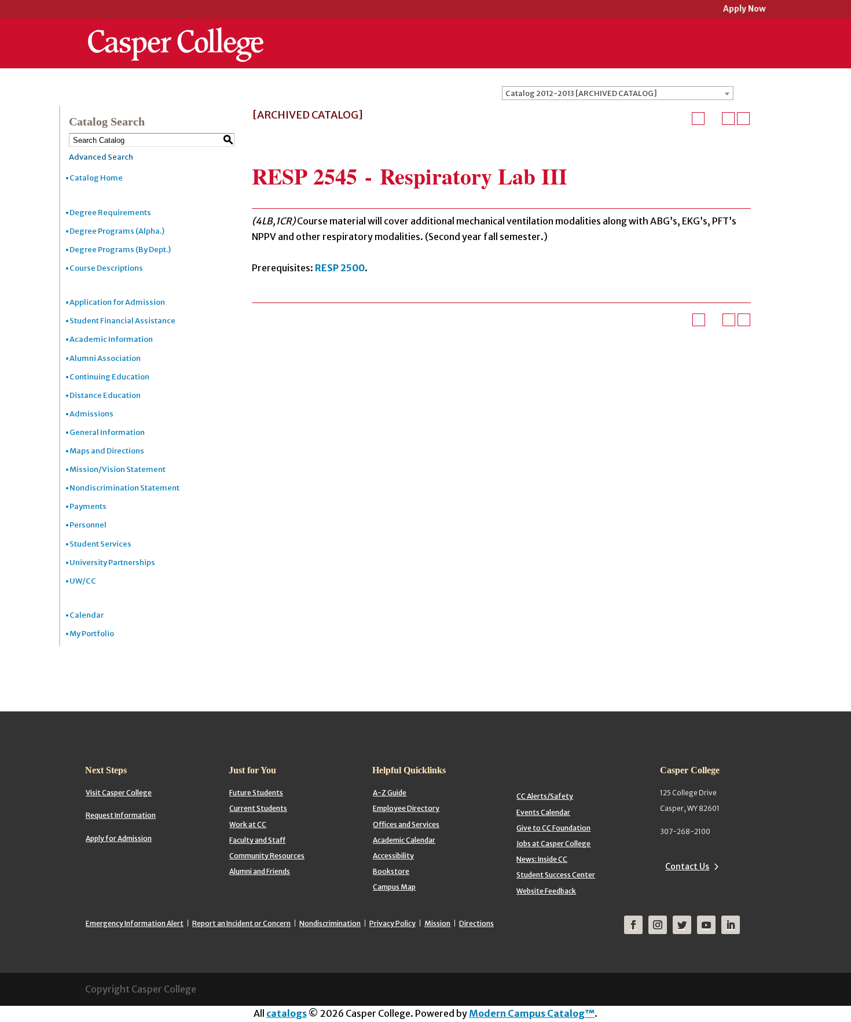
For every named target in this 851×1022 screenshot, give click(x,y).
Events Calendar (543, 812)
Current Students (258, 808)
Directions (476, 923)
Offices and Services (406, 824)
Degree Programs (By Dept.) (120, 249)
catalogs (286, 1013)
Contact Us (687, 866)
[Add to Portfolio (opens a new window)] (698, 118)
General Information (107, 432)
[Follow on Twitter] (682, 925)
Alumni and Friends (259, 871)
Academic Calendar (404, 840)
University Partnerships (112, 562)
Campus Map (394, 887)
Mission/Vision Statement (117, 469)
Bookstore (391, 871)
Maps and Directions (106, 451)
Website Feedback (546, 891)
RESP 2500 (340, 268)
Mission (437, 923)
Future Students (256, 792)
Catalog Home (96, 178)
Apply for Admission (119, 838)
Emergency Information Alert (135, 923)
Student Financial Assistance (122, 321)
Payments (88, 506)
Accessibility (393, 855)
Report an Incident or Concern (241, 923)
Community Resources (267, 855)
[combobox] (617, 93)
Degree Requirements (110, 212)
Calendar (86, 615)
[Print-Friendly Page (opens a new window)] (728, 118)
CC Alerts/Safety (544, 796)
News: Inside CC (541, 859)
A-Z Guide (389, 792)
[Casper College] (175, 33)
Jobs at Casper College (553, 843)
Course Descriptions (106, 268)
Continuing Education (109, 377)
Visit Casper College (119, 792)
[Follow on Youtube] (706, 925)
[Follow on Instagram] (657, 925)
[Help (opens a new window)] (743, 118)
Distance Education (105, 395)
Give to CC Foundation (553, 828)
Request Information (121, 815)
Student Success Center (555, 874)
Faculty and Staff (257, 840)
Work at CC (247, 824)
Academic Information (111, 339)
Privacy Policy (392, 923)
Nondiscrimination (330, 923)
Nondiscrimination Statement (124, 488)
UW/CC (82, 581)
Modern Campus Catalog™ (532, 1013)
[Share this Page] (713, 118)
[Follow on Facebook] (633, 925)
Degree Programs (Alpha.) (116, 231)
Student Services (100, 544)
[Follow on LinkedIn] (730, 925)
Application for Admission (117, 302)
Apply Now (744, 9)
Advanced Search (101, 157)
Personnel (88, 525)
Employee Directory (406, 808)
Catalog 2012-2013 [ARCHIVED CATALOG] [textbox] (581, 93)
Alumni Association (105, 358)
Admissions (91, 414)
